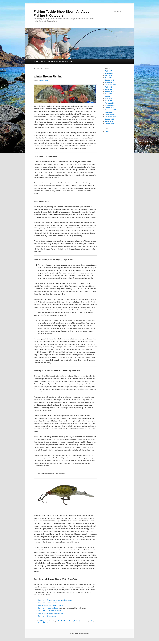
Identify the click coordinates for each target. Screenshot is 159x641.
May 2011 (108, 96)
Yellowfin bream (48, 623)
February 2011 (109, 103)
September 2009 (110, 117)
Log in (107, 131)
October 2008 (109, 119)
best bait (61, 621)
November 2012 (110, 82)
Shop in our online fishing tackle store (60, 61)
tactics (91, 621)
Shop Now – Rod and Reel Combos (50, 605)
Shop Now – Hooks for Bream (48, 608)
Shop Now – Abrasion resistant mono (51, 613)
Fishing (71, 621)
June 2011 (108, 94)
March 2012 (109, 89)
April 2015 (108, 78)
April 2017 (108, 71)
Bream (66, 621)
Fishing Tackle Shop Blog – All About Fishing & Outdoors (62, 13)
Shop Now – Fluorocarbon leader (49, 610)
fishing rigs (77, 621)
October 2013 (109, 80)
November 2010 (110, 105)
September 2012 (110, 85)
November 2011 (110, 91)
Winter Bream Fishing (48, 76)
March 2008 (109, 121)
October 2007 (109, 124)
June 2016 (108, 75)
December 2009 (110, 114)
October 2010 (109, 108)
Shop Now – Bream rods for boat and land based (55, 600)
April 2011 (108, 98)
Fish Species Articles (46, 621)
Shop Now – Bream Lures (47, 616)
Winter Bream (38, 623)
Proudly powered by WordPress (79, 633)
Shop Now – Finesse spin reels (49, 603)
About (43, 61)
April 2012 (108, 87)
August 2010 (109, 112)
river (86, 621)
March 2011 (109, 101)
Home (36, 61)
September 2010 (110, 110)
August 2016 (109, 73)
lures (83, 621)
